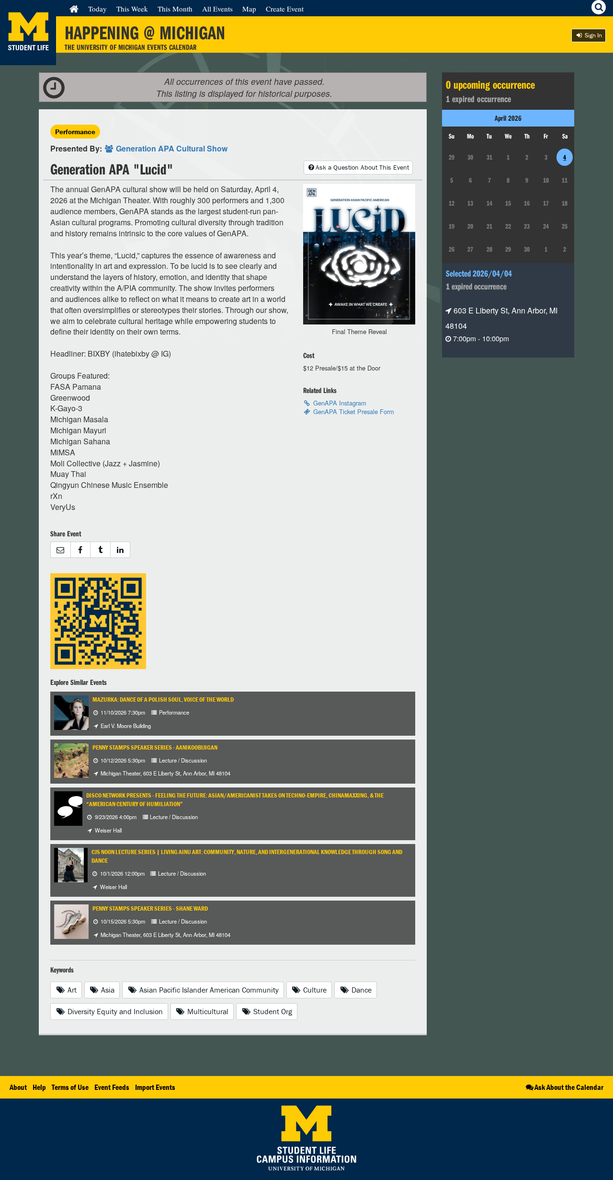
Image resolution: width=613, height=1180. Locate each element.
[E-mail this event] (60, 550)
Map (249, 8)
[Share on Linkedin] (120, 550)
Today (97, 8)
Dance (361, 990)
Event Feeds (111, 1087)
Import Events (155, 1087)
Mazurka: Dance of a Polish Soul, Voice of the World (163, 699)
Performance (75, 131)
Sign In (592, 35)
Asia (106, 990)
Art (71, 990)
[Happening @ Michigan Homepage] (28, 59)
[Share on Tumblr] (100, 550)
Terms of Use (70, 1087)
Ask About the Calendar (568, 1087)
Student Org (271, 1011)
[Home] (74, 8)
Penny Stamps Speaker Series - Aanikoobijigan (154, 747)
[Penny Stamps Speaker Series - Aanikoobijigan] (84, 759)
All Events (217, 8)
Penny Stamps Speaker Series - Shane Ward (150, 908)
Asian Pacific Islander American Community (208, 990)
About (18, 1087)
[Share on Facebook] (80, 550)
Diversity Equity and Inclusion (114, 1011)
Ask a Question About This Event (362, 167)
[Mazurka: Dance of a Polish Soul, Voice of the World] (77, 711)
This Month (175, 8)
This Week (132, 8)
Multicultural (206, 1011)
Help (39, 1087)
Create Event (285, 8)
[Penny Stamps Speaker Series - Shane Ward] (72, 920)
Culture (314, 990)
